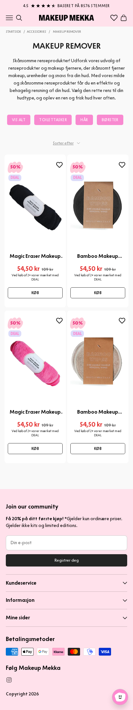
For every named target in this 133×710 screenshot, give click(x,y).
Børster (110, 119)
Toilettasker (53, 119)
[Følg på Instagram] (9, 680)
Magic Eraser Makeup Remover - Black (35, 256)
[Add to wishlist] (59, 164)
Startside (13, 31)
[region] (66, 4)
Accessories (36, 31)
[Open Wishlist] (114, 17)
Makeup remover (67, 31)
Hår (84, 119)
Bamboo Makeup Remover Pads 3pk (98, 412)
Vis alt (19, 119)
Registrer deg (67, 560)
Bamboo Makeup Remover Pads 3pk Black (98, 256)
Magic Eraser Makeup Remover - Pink (35, 412)
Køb (35, 292)
